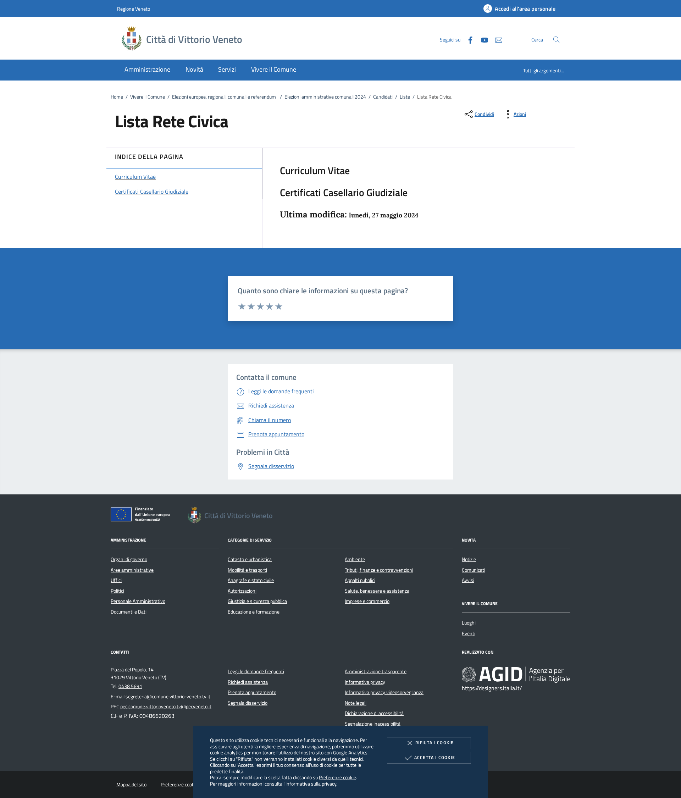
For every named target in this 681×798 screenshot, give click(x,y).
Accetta (434, 757)
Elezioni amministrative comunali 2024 (325, 97)
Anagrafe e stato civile (251, 580)
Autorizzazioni (242, 591)
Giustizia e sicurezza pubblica (257, 601)
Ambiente (355, 559)
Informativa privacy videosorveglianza (384, 692)
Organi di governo (129, 559)
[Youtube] (482, 39)
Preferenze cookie (337, 777)
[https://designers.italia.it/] (516, 674)
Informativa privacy (365, 682)
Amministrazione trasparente (375, 671)
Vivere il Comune (147, 97)
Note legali (355, 703)
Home (117, 97)
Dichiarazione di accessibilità (374, 713)
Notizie (469, 559)
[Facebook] (467, 39)
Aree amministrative (132, 570)
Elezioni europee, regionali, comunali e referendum (224, 97)
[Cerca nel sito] (556, 39)
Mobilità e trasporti (247, 570)
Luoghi (469, 623)
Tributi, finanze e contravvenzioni (379, 570)
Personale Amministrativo (138, 601)
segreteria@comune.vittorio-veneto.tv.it (168, 696)
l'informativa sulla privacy (309, 783)
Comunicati (473, 570)
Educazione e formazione (253, 612)
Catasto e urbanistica (250, 559)
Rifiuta (434, 742)
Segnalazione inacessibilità (372, 724)
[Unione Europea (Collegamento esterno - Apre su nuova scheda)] (142, 516)
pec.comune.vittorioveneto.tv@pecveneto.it (165, 706)
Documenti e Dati (128, 612)
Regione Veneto (133, 8)
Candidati (383, 97)
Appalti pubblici (360, 580)
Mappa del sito (131, 784)
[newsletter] (496, 39)
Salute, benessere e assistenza (377, 591)
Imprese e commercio (367, 601)
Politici (117, 591)
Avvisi (468, 580)
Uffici (116, 580)
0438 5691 (130, 686)
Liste (405, 97)
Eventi (468, 633)
